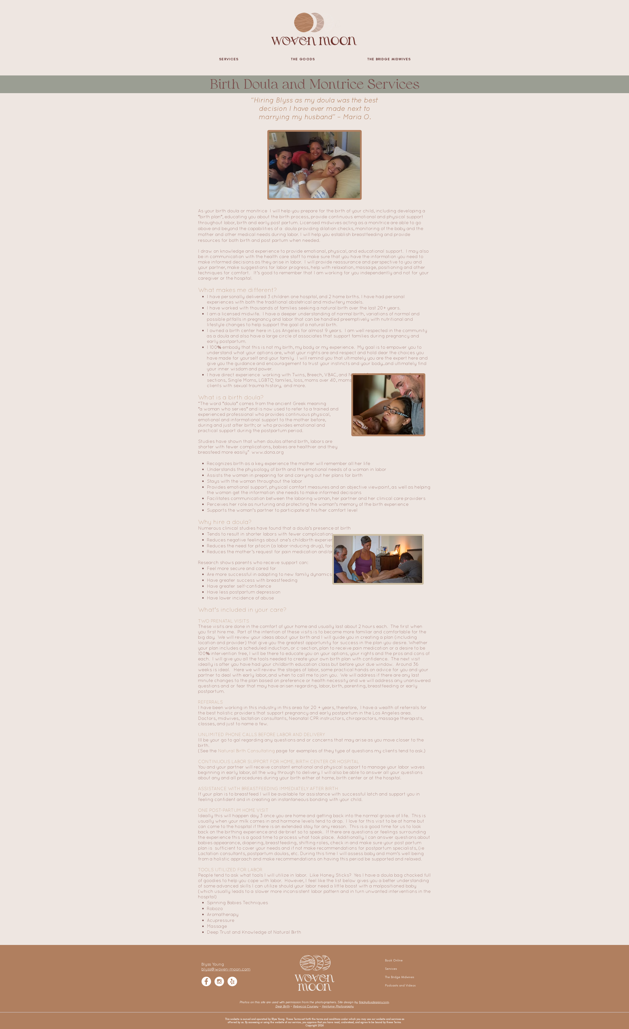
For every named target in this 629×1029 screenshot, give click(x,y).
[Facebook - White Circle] (206, 981)
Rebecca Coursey (305, 1006)
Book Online (394, 960)
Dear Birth (282, 1006)
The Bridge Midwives (397, 977)
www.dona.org (268, 452)
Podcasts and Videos (397, 985)
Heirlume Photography (338, 1006)
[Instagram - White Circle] (219, 981)
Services (391, 969)
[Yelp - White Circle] (232, 981)
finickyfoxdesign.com (374, 1002)
